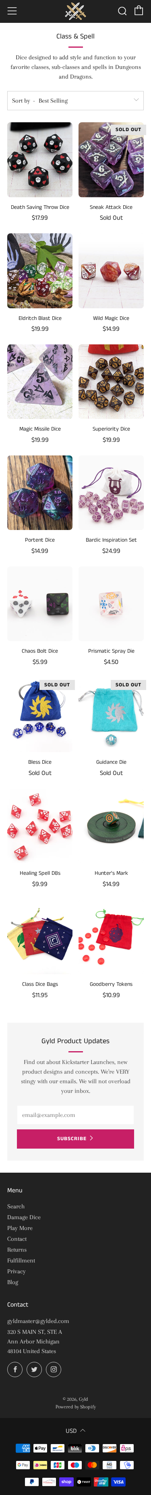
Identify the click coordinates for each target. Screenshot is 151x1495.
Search (16, 1206)
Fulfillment (21, 1260)
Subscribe (72, 1139)
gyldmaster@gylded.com (38, 1321)
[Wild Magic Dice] (111, 270)
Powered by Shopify (76, 1407)
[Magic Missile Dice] (39, 381)
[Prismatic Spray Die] (111, 603)
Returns (17, 1249)
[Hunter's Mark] (111, 826)
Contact (17, 1238)
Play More (20, 1228)
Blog (12, 1282)
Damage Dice (24, 1217)
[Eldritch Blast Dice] (39, 270)
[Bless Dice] (39, 715)
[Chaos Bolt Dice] (39, 603)
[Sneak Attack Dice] (111, 159)
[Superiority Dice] (111, 381)
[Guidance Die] (111, 715)
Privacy (16, 1271)
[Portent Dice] (39, 492)
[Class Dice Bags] (39, 937)
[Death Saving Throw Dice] (39, 159)
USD (71, 1431)
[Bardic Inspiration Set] (111, 492)
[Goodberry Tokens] (111, 937)
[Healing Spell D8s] (39, 826)
